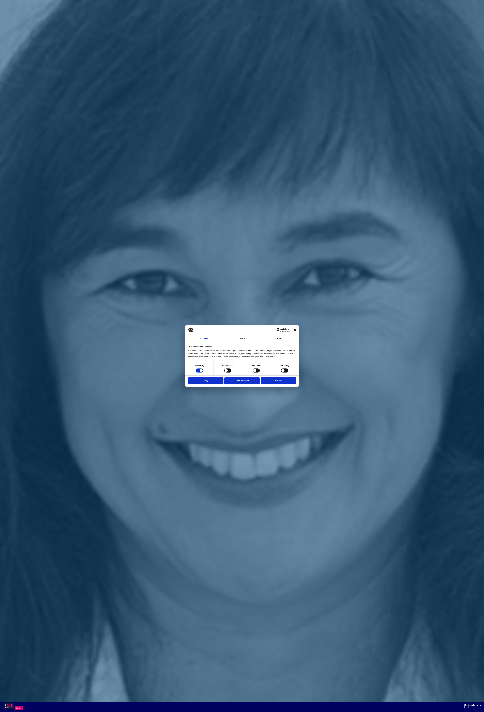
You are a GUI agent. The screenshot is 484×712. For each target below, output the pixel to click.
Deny (206, 381)
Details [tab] (242, 338)
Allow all (278, 381)
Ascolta (472, 705)
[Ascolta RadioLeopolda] (466, 706)
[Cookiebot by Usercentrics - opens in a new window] (278, 330)
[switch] (227, 370)
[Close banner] (295, 330)
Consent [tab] (204, 338)
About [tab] (280, 338)
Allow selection (242, 381)
